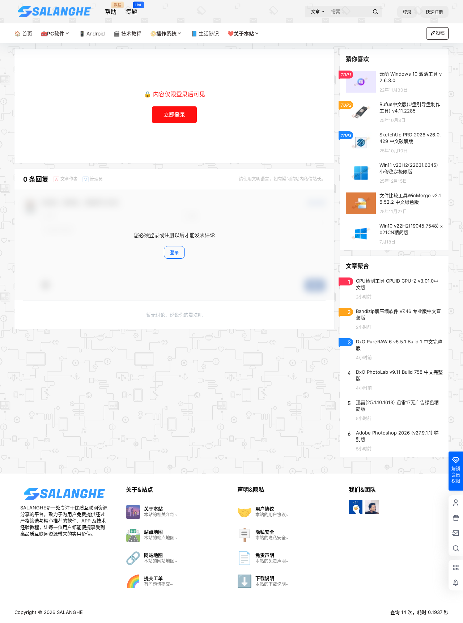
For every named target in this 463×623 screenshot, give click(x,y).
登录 (407, 12)
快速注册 (434, 12)
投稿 (440, 33)
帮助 (110, 9)
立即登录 (174, 114)
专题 (131, 9)
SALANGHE (69, 612)
